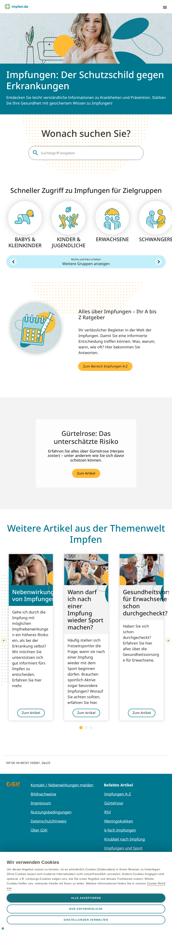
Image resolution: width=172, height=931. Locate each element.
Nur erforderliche (86, 908)
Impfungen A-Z (117, 793)
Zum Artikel (86, 473)
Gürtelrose (113, 802)
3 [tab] (91, 727)
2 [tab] (86, 727)
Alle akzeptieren (86, 898)
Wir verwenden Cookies (33, 862)
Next (168, 640)
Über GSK (39, 830)
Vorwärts (158, 261)
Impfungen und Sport (123, 848)
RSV (107, 812)
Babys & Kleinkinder (25, 242)
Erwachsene (112, 239)
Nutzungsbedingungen (51, 812)
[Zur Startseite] (16, 6)
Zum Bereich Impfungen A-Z (105, 366)
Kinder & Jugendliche (68, 242)
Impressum (41, 802)
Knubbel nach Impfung (124, 839)
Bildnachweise (43, 793)
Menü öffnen (165, 7)
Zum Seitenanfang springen (156, 900)
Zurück (13, 261)
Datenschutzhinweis (48, 821)
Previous (4, 640)
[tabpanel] (31, 637)
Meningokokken (118, 821)
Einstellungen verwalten (86, 919)
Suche (35, 153)
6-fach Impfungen (120, 830)
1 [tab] (81, 727)
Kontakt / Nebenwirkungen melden (62, 784)
